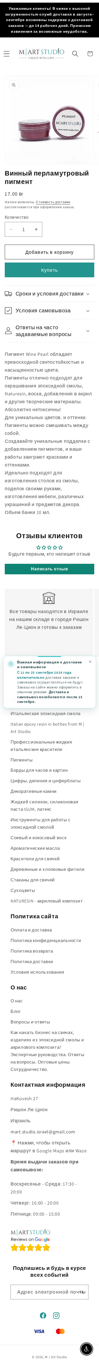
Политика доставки (32, 961)
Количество (17, 217)
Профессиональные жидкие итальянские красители (41, 745)
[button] (6, 53)
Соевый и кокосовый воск (39, 838)
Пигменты (22, 760)
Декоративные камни (34, 791)
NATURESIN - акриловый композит (47, 901)
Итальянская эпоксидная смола (46, 713)
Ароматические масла (35, 848)
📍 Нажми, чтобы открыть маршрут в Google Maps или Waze (49, 1147)
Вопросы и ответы (30, 1022)
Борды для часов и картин (39, 770)
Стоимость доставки (53, 202)
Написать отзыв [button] (49, 569)
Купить (49, 270)
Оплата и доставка (31, 930)
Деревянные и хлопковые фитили (48, 869)
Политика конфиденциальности (46, 940)
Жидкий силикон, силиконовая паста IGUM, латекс (44, 805)
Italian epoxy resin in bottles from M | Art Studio (47, 727)
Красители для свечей (35, 859)
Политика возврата (32, 951)
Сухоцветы (23, 890)
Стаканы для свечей (33, 880)
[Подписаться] (81, 1292)
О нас (17, 1001)
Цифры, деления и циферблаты (46, 781)
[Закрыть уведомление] (90, 662)
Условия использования (37, 972)
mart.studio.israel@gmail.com (43, 1132)
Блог (16, 1011)
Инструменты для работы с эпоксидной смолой (40, 823)
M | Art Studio (56, 1357)
